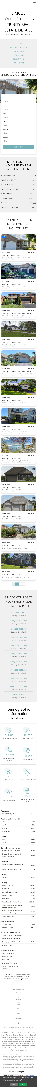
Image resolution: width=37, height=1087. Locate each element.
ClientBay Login (18, 1016)
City (18, 997)
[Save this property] (33, 237)
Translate (31, 1075)
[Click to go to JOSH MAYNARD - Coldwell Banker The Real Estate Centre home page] (6, 2)
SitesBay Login (18, 1018)
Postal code (18, 999)
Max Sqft (5, 137)
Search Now (18, 147)
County (18, 994)
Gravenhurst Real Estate (19, 989)
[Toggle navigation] (34, 2)
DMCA (18, 1013)
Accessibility (19, 1011)
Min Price (5, 98)
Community (18, 1002)
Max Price (6, 106)
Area (18, 1004)
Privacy (18, 1008)
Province (18, 992)
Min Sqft (5, 130)
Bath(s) (5, 122)
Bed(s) (4, 114)
